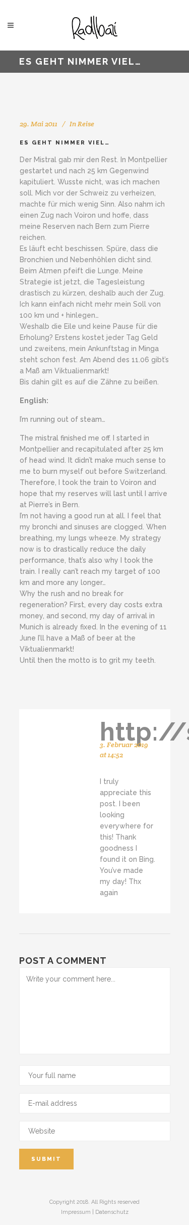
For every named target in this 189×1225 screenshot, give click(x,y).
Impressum (76, 1212)
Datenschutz (112, 1212)
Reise (86, 123)
